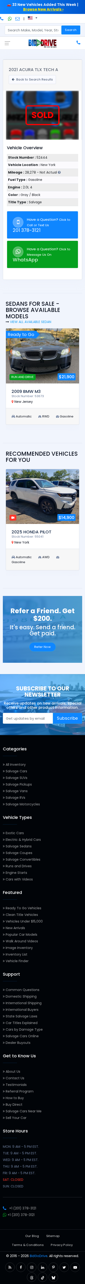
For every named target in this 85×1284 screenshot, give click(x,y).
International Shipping (23, 1003)
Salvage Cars (16, 771)
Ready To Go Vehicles (23, 908)
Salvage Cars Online (22, 1036)
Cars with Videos (19, 879)
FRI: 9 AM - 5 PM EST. (19, 1173)
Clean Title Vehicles (21, 914)
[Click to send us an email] (17, 18)
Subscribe (67, 718)
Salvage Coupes (18, 852)
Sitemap (53, 1236)
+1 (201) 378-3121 (22, 1208)
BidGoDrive (38, 1256)
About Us (12, 1071)
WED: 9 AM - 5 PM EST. (20, 1159)
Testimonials (16, 1084)
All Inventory (15, 764)
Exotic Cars (14, 833)
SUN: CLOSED (13, 1186)
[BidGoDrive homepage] (42, 43)
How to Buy (14, 1098)
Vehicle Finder (17, 961)
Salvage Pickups (18, 784)
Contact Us (14, 1078)
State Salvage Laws (21, 1016)
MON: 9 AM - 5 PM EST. (21, 1146)
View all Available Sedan (30, 321)
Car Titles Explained (21, 1022)
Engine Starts (16, 872)
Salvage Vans (16, 791)
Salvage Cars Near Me (23, 1111)
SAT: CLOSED (13, 1179)
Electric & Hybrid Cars (23, 839)
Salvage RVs (15, 797)
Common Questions (22, 989)
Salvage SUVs (16, 777)
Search (70, 30)
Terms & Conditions (28, 1245)
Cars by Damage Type (24, 1029)
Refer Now (42, 647)
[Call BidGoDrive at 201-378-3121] (2, 18)
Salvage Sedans (18, 846)
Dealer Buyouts (17, 1042)
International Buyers (21, 1009)
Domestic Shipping (21, 996)
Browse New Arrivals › (43, 9)
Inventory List (16, 954)
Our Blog (32, 1236)
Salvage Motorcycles (22, 804)
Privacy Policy (62, 1245)
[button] (9, 1267)
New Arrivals (15, 928)
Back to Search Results (34, 79)
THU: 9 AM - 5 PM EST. (20, 1166)
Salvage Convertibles (22, 859)
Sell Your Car (15, 1117)
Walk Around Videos (21, 941)
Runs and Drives (18, 866)
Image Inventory (19, 947)
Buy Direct (13, 1104)
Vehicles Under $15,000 (24, 921)
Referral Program (19, 1091)
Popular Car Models (21, 934)
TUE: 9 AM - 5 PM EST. (20, 1153)
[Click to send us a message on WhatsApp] (10, 18)
